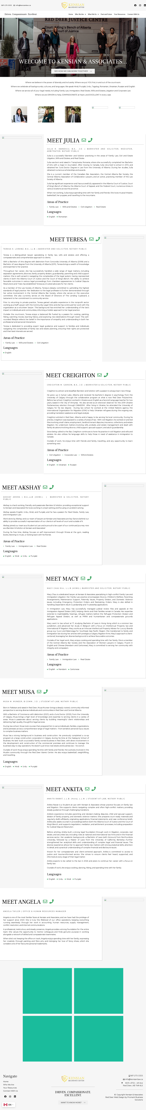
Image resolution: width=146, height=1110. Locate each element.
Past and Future (106, 14)
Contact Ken (60, 1057)
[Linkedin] (15, 1096)
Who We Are (79, 14)
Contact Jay (112, 1052)
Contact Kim (112, 1007)
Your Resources (119, 14)
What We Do (92, 14)
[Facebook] (135, 5)
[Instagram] (140, 5)
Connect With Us (133, 14)
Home (71, 14)
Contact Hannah (58, 1008)
